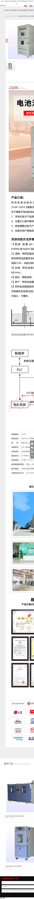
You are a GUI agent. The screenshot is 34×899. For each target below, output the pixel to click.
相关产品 (8, 763)
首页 (9, 16)
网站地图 (2, 898)
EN (33, 6)
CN (27, 6)
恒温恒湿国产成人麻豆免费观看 (19, 10)
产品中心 (14, 16)
